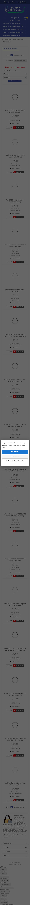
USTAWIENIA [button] (15, 456)
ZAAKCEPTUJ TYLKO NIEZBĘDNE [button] (15, 460)
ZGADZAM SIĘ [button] (15, 451)
